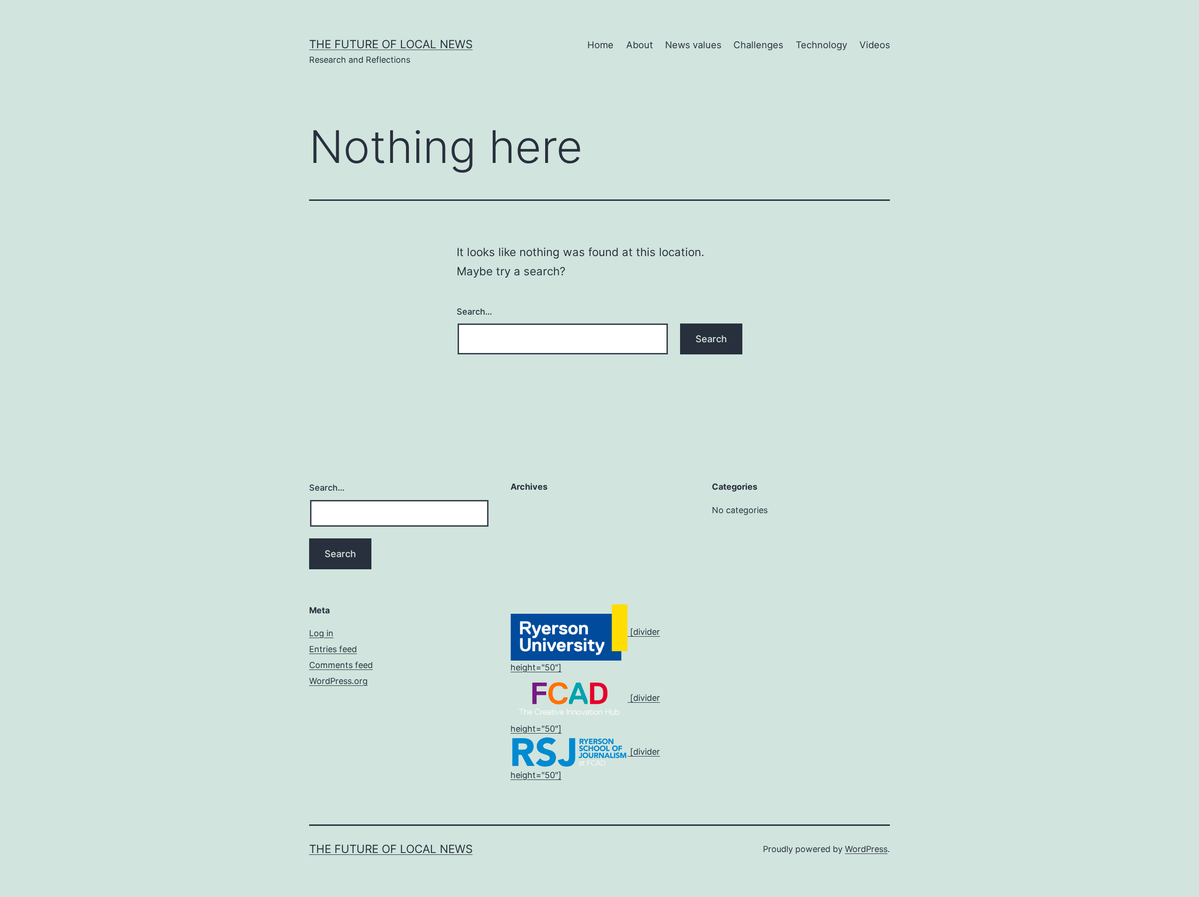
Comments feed (341, 665)
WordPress (866, 849)
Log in (321, 633)
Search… (474, 311)
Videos (874, 45)
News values (693, 45)
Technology (821, 45)
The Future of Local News (391, 44)
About (639, 45)
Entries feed (333, 649)
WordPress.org (338, 681)
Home (600, 45)
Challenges (758, 45)
